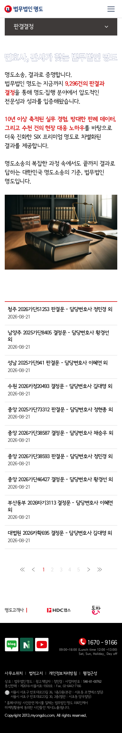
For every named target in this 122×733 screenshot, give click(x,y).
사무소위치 (14, 673)
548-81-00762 (92, 681)
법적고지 (36, 673)
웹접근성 (90, 673)
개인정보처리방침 (62, 673)
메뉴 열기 (111, 8)
